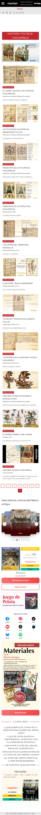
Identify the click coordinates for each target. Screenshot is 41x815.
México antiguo (8, 87)
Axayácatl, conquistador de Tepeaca (20, 52)
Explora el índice (20, 587)
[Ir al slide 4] (19, 540)
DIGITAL (12, 799)
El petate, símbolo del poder (17, 435)
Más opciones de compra (20, 580)
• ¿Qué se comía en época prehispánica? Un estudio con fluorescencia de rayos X (21, 739)
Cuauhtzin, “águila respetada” (18, 283)
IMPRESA (12, 796)
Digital (30, 569)
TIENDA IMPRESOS (26, 2)
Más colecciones (20, 713)
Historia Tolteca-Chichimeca (17, 470)
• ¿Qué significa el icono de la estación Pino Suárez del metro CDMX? (21, 730)
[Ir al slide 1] (12, 540)
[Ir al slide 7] (26, 540)
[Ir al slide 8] (28, 540)
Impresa (30, 566)
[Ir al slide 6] (24, 540)
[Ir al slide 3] (17, 540)
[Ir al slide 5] (21, 540)
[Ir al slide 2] (14, 540)
